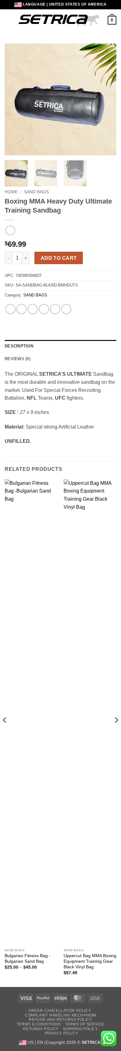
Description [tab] (19, 346)
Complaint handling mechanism (60, 1015)
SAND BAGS (36, 192)
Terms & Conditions (39, 1024)
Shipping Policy (80, 1029)
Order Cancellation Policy (60, 1010)
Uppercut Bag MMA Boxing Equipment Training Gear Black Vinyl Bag (90, 961)
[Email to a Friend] (44, 309)
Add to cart (59, 258)
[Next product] (10, 230)
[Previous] (14, 99)
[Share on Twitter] (33, 309)
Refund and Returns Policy (60, 1019)
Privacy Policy (61, 1033)
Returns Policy (41, 1029)
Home (11, 192)
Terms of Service (84, 1024)
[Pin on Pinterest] (55, 309)
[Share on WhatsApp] (10, 309)
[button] (8, 20)
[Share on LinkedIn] (66, 309)
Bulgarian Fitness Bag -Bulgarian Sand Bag (28, 958)
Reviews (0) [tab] (17, 358)
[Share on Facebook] (21, 309)
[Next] (106, 99)
